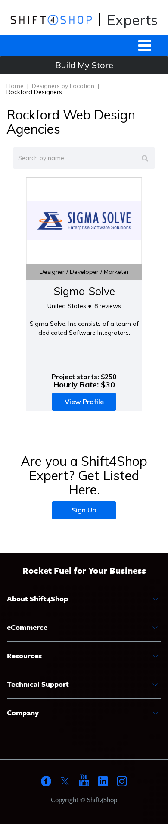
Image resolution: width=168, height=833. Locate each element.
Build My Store (84, 65)
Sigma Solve (84, 291)
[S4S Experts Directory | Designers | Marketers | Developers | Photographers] (51, 19)
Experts (132, 19)
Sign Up (84, 510)
